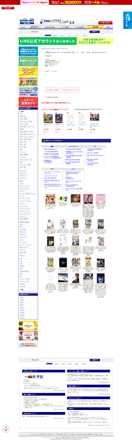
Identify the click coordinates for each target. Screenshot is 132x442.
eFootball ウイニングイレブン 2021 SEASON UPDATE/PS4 (73, 173)
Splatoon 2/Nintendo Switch (70, 177)
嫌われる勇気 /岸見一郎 (50, 149)
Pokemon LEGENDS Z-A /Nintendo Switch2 (72, 185)
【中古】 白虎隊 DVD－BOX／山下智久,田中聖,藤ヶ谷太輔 (75, 285)
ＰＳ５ (58, 48)
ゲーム (53, 48)
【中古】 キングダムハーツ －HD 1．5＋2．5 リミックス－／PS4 (63, 269)
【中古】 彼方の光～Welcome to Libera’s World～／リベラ (101, 205)
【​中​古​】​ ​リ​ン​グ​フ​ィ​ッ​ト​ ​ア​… (48, 126)
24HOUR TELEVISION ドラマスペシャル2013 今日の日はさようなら (52, 186)
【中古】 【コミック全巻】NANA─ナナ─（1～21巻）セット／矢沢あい (100, 231)
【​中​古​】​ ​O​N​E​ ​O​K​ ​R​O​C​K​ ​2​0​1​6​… (95, 126)
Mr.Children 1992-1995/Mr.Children (92, 160)
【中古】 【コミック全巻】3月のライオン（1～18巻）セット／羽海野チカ (50, 231)
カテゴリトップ (45, 48)
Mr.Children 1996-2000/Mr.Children (92, 163)
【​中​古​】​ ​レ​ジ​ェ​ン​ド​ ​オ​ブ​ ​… (71, 126)
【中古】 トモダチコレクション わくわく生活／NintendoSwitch (50, 269)
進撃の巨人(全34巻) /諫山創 (73, 159)
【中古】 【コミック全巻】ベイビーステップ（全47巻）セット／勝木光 (88, 231)
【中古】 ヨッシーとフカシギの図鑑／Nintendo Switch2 (88, 269)
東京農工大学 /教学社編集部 (51, 154)
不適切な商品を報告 (52, 97)
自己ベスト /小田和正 (92, 152)
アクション (64, 48)
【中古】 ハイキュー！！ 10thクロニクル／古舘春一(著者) (101, 248)
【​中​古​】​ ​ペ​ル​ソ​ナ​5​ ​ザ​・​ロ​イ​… (59, 126)
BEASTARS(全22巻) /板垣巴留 (73, 149)
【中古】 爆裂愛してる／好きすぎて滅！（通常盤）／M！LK (50, 206)
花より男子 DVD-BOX (50, 178)
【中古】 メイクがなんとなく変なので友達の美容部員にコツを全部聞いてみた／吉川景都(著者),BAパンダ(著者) (63, 249)
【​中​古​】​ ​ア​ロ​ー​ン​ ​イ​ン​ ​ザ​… (82, 126)
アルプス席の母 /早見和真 (51, 151)
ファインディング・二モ (50, 175)
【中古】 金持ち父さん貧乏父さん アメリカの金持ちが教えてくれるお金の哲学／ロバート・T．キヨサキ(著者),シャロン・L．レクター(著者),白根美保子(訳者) (88, 250)
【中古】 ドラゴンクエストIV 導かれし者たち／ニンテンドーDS (75, 268)
